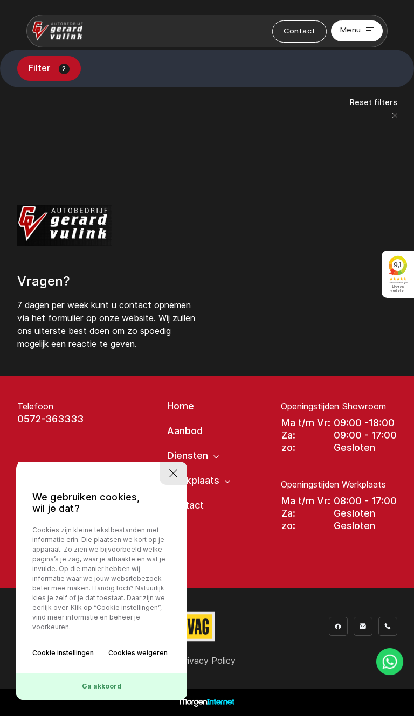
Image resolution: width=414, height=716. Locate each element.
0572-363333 (50, 419)
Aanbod (185, 430)
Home (180, 406)
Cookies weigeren (138, 653)
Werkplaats (193, 480)
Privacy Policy (207, 661)
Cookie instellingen (63, 653)
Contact (299, 31)
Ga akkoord (101, 686)
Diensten (187, 455)
